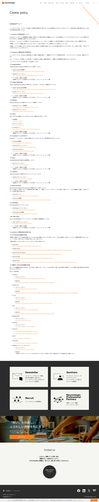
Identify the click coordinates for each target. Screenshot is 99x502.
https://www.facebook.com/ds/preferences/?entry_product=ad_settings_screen (34, 313)
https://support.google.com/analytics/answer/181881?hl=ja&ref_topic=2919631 (34, 282)
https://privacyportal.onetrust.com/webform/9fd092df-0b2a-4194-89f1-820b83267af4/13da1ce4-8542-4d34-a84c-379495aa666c (46, 293)
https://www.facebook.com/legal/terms (22, 143)
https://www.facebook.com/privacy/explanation (24, 147)
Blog (67, 2)
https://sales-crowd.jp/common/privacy (22, 223)
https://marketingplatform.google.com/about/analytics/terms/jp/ (29, 71)
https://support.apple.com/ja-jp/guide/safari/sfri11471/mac (27, 246)
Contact (87, 2)
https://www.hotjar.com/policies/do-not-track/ (26, 333)
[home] (8, 3)
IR (76, 2)
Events (62, 2)
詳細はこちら (81, 500)
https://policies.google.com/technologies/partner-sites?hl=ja (28, 75)
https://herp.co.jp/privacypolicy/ (20, 165)
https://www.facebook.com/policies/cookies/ (23, 151)
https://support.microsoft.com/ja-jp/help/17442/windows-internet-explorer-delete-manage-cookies (37, 254)
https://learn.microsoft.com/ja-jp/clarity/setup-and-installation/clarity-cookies (32, 200)
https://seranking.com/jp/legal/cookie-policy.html (25, 213)
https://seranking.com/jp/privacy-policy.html (23, 209)
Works (45, 2)
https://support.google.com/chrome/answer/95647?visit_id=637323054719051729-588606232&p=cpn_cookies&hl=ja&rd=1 (42, 250)
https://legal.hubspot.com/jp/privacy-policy (23, 111)
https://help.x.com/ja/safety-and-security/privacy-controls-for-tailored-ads (33, 303)
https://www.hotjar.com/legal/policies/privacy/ (26, 331)
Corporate (72, 2)
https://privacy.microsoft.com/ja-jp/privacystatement (26, 196)
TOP (41, 2)
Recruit (80, 2)
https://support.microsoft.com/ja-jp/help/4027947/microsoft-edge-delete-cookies (33, 258)
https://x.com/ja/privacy (18, 125)
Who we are (51, 2)
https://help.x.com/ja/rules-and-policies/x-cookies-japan (26, 129)
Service (57, 2)
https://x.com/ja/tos (17, 121)
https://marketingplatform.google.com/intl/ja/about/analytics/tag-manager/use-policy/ (34, 89)
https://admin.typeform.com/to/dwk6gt (22, 178)
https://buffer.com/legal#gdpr (22, 338)
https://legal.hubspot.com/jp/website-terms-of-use (25, 107)
